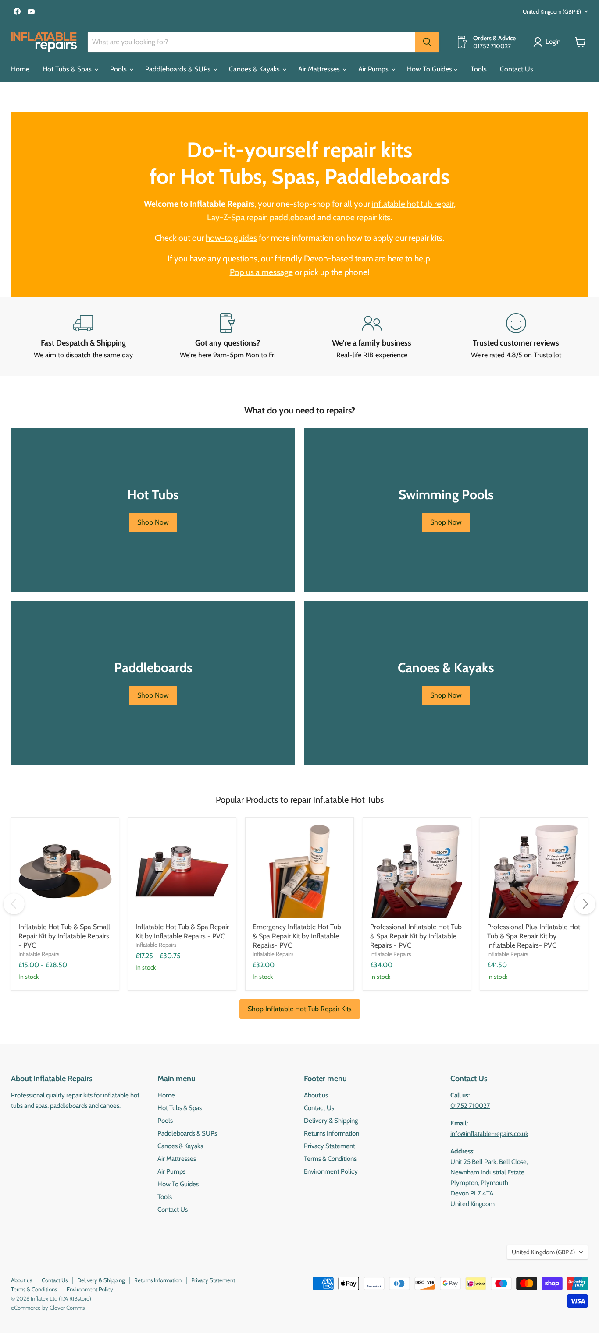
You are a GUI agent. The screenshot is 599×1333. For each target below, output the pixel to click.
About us (316, 1095)
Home (20, 69)
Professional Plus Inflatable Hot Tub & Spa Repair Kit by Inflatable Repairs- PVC (533, 936)
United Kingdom (552, 11)
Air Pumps (374, 69)
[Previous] (14, 903)
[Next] (584, 903)
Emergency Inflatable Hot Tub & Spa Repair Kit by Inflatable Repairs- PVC (297, 936)
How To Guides (430, 69)
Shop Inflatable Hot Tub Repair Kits (300, 1009)
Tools (479, 69)
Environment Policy (331, 1171)
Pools (119, 69)
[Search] (427, 42)
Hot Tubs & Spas (68, 69)
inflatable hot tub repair (413, 203)
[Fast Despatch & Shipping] (83, 336)
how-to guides (231, 238)
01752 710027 (470, 1106)
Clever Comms (67, 1307)
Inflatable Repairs (38, 953)
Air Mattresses (320, 69)
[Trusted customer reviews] (516, 336)
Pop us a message (261, 272)
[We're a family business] (372, 336)
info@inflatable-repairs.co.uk (489, 1134)
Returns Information (331, 1133)
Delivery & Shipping (331, 1121)
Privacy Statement (329, 1146)
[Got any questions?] (227, 336)
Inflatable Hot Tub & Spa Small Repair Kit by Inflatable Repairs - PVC (64, 936)
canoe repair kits (361, 217)
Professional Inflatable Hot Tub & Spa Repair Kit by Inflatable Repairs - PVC (416, 936)
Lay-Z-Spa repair (236, 217)
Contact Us (516, 69)
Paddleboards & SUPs (178, 69)
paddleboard (293, 217)
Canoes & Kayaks (255, 69)
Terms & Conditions (330, 1159)
